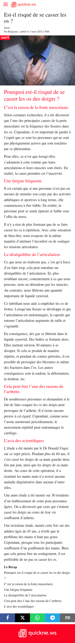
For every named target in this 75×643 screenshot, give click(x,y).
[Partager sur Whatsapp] (37, 617)
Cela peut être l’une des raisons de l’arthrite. (33, 600)
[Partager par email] (67, 617)
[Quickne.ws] (37, 636)
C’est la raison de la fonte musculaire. (28, 584)
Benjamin (13, 31)
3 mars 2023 (36, 31)
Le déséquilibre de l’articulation (25, 595)
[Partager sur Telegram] (52, 617)
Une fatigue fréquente (18, 589)
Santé (7, 27)
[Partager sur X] (22, 617)
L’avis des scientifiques (19, 606)
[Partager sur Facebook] (7, 617)
